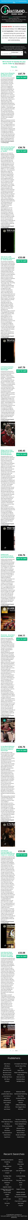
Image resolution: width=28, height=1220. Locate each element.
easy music (21, 1203)
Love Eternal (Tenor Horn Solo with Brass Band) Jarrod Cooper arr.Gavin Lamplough (7, 954)
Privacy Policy (14, 1216)
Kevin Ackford (7, 1102)
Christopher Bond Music (20, 1064)
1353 (7, 1196)
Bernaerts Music (7, 1072)
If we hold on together (21, 1201)
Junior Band (17, 48)
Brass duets (21, 1164)
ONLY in (21, 1159)
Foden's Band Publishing (20, 1072)
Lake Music (7, 1107)
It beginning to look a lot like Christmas (7, 1189)
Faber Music (21, 1070)
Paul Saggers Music (21, 1107)
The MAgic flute (7, 1176)
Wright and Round (21, 1135)
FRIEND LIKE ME (20, 1192)
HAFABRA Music (21, 1081)
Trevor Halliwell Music (20, 1124)
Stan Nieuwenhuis (7, 1132)
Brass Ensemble (10, 48)
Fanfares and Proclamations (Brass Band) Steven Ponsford (7, 556)
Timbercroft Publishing (21, 1121)
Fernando (7, 1203)
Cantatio (7, 1081)
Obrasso (21, 1102)
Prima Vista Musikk (7, 1126)
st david (7, 1173)
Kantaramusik (7, 1100)
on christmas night (7, 1170)
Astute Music (7, 1068)
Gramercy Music (20, 1079)
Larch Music (7, 1109)
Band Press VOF (7, 1070)
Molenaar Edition (20, 1091)
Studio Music (7, 1135)
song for (21, 1205)
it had (7, 1185)
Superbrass (7, 1137)
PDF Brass (20, 1109)
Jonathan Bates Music (7, 1094)
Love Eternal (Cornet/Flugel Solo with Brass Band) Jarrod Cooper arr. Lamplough (8, 853)
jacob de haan (7, 1199)
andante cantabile (20, 1194)
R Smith (7, 1128)
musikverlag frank (20, 1098)
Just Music (7, 1098)
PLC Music (7, 1124)
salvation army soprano (7, 1159)
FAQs (18, 1216)
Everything (7, 1162)
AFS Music (7, 1066)
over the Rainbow (20, 1170)
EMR (21, 1068)
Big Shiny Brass (7, 1074)
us (20, 1187)
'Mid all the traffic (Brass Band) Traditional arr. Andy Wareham (8, 258)
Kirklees (7, 1105)
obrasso (21, 1199)
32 (7, 1205)
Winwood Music (21, 1128)
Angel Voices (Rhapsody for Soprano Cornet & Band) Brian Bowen (8, 74)
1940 (7, 1164)
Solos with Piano (8, 49)
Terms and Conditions (5, 1216)
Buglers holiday (21, 1189)
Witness (21, 1162)
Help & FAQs (14, 57)
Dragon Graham (7, 1166)
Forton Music (20, 1074)
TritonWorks (21, 1126)
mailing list (10, 16)
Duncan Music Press (20, 1066)
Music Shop (21, 1096)
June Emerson (7, 1096)
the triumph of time (7, 1180)
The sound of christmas (21, 1196)
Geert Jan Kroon (21, 1077)
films (20, 1178)
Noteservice (21, 1100)
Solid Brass (7, 1130)
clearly (20, 1168)
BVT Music (7, 1079)
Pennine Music (7, 1119)
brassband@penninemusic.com (15, 21)
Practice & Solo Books (18, 49)
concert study (7, 1192)
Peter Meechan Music (7, 1121)
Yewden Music (20, 1137)
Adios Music (7, 1064)
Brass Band (3, 48)
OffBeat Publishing (21, 1105)
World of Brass (20, 1132)
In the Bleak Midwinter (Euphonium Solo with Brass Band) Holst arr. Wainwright (7, 748)
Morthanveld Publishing (20, 1094)
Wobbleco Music (20, 1130)
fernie (20, 1182)
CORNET (7, 1194)
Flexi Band (23, 48)
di (20, 1173)
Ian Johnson (7, 1091)
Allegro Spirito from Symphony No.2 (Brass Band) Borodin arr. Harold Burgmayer (7, 452)
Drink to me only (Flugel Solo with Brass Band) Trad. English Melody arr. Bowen (8, 149)
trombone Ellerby (20, 1176)
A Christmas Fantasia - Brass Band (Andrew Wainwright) (7, 368)
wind (20, 1185)
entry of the (7, 1178)
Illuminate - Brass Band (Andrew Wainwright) (8, 635)
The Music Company (20, 1119)
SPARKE (7, 1168)
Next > (16, 70)
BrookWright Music (7, 1077)
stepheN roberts (7, 1187)
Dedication (7, 1182)
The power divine (20, 1180)
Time (20, 1166)
